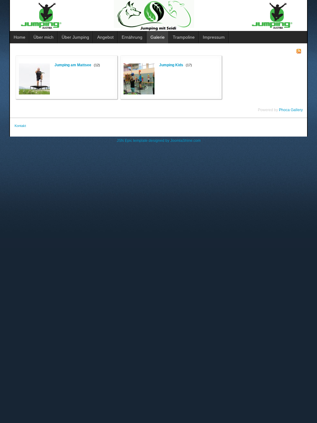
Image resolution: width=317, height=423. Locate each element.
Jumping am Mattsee (72, 65)
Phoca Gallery (291, 110)
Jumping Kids (171, 65)
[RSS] (298, 51)
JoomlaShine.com (185, 140)
